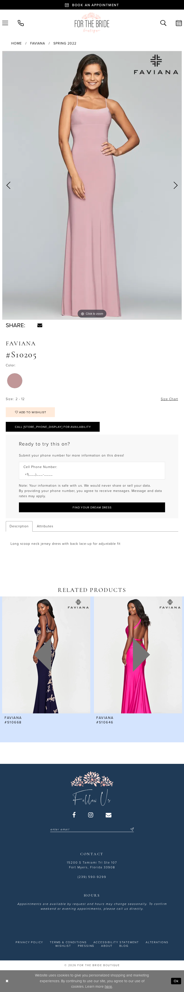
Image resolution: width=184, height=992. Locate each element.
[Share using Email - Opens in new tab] (39, 325)
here (108, 986)
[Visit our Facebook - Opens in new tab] (74, 815)
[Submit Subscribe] (131, 829)
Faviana (37, 43)
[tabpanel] (92, 185)
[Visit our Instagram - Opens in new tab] (91, 815)
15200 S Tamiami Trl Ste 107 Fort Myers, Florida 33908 (92, 865)
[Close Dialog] (7, 981)
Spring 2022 (64, 43)
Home (16, 43)
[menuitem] (21, 23)
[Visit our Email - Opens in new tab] (109, 815)
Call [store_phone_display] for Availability (53, 427)
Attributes (45, 526)
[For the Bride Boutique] (92, 22)
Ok (176, 981)
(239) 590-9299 (92, 877)
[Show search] (163, 23)
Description (19, 526)
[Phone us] (21, 23)
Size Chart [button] (169, 399)
